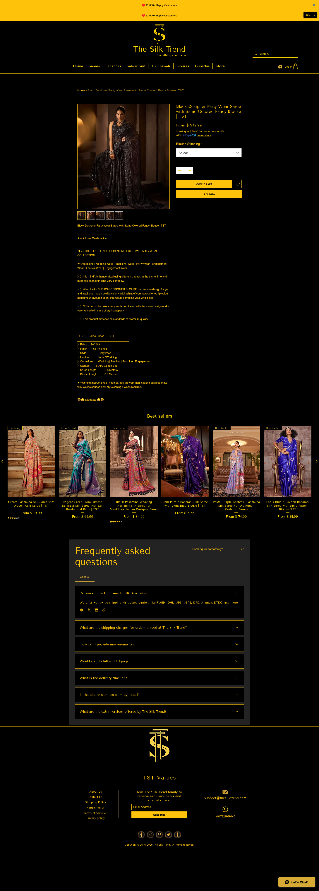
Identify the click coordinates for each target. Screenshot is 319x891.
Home (81, 90)
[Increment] (190, 170)
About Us (95, 791)
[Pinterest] (159, 834)
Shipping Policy (95, 802)
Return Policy (95, 807)
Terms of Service (95, 813)
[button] (295, 66)
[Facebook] (141, 834)
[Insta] (150, 834)
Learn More (204, 135)
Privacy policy (95, 818)
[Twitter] (168, 834)
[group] (159, 480)
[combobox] (209, 152)
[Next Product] (317, 461)
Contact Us (95, 797)
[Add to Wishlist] (238, 184)
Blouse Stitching (189, 144)
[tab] (85, 577)
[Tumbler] (177, 834)
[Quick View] (185, 461)
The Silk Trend (159, 49)
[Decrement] (179, 170)
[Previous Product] (2, 461)
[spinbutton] (185, 170)
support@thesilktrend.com (225, 798)
